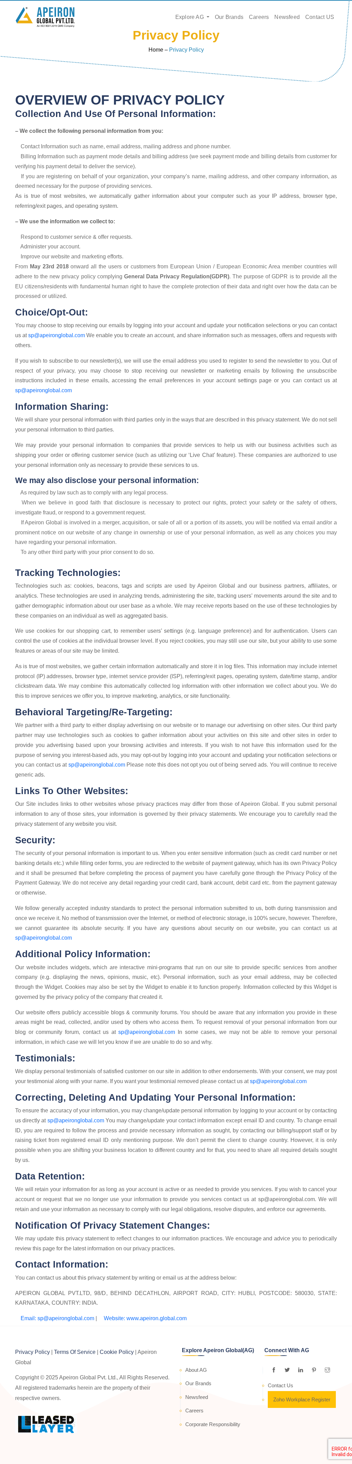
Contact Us (280, 1385)
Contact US (319, 17)
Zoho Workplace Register (301, 1399)
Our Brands (229, 17)
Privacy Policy (32, 1352)
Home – (158, 50)
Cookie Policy (117, 1352)
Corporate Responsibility (212, 1424)
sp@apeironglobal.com (56, 335)
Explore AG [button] (190, 17)
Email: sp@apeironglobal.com (56, 1318)
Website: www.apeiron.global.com (144, 1318)
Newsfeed (287, 17)
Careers (259, 17)
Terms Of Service (75, 1352)
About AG (196, 1370)
